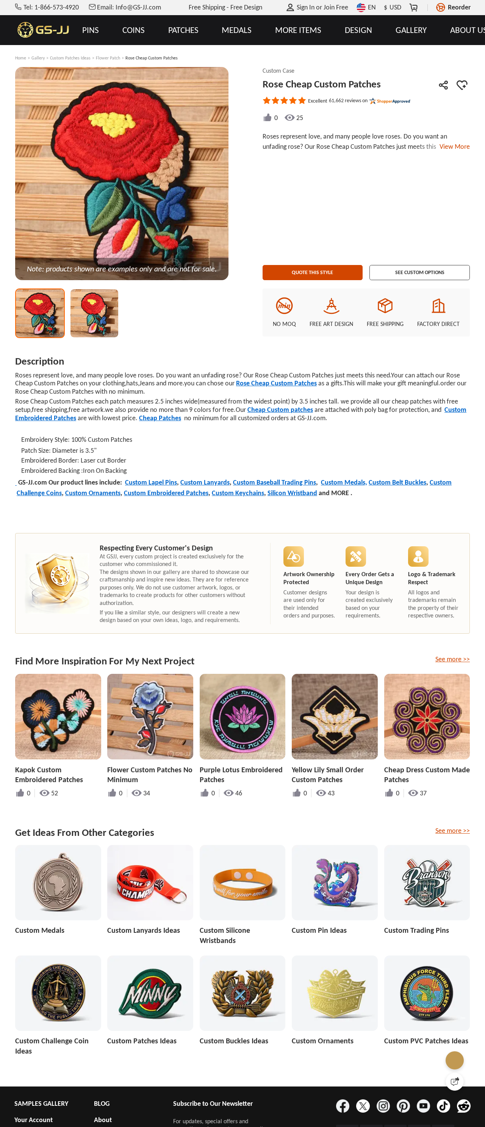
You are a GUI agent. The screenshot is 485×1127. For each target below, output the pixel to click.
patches (280, 409)
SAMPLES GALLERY (41, 1103)
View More (453, 146)
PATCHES (183, 30)
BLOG (102, 1103)
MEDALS (237, 30)
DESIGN (358, 30)
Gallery (38, 58)
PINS (90, 30)
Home (20, 58)
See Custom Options (419, 270)
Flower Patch (108, 58)
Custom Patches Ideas (70, 58)
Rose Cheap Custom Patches (276, 383)
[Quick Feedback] (455, 1081)
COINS (133, 30)
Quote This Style (312, 270)
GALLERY (411, 30)
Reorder (459, 7)
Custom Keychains (238, 493)
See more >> (452, 659)
